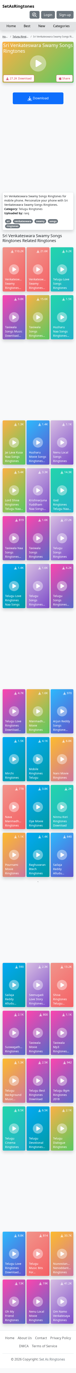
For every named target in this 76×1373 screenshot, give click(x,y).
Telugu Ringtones (22, 36)
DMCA (24, 1346)
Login (48, 15)
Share (65, 78)
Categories (61, 26)
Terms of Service (44, 1346)
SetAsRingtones (18, 6)
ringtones (12, 226)
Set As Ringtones (52, 1359)
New (41, 26)
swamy (40, 221)
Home (11, 26)
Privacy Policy (60, 1338)
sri (8, 221)
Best (27, 26)
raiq (26, 213)
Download (40, 98)
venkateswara (22, 221)
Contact (41, 1338)
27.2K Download (20, 78)
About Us (25, 1338)
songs (53, 221)
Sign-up (65, 15)
